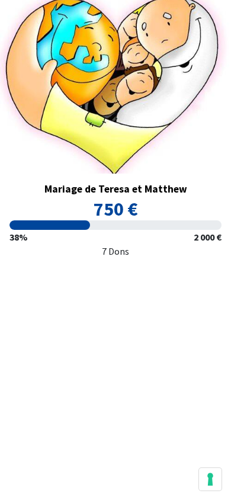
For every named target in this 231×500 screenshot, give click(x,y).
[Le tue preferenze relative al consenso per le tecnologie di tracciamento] (210, 479)
